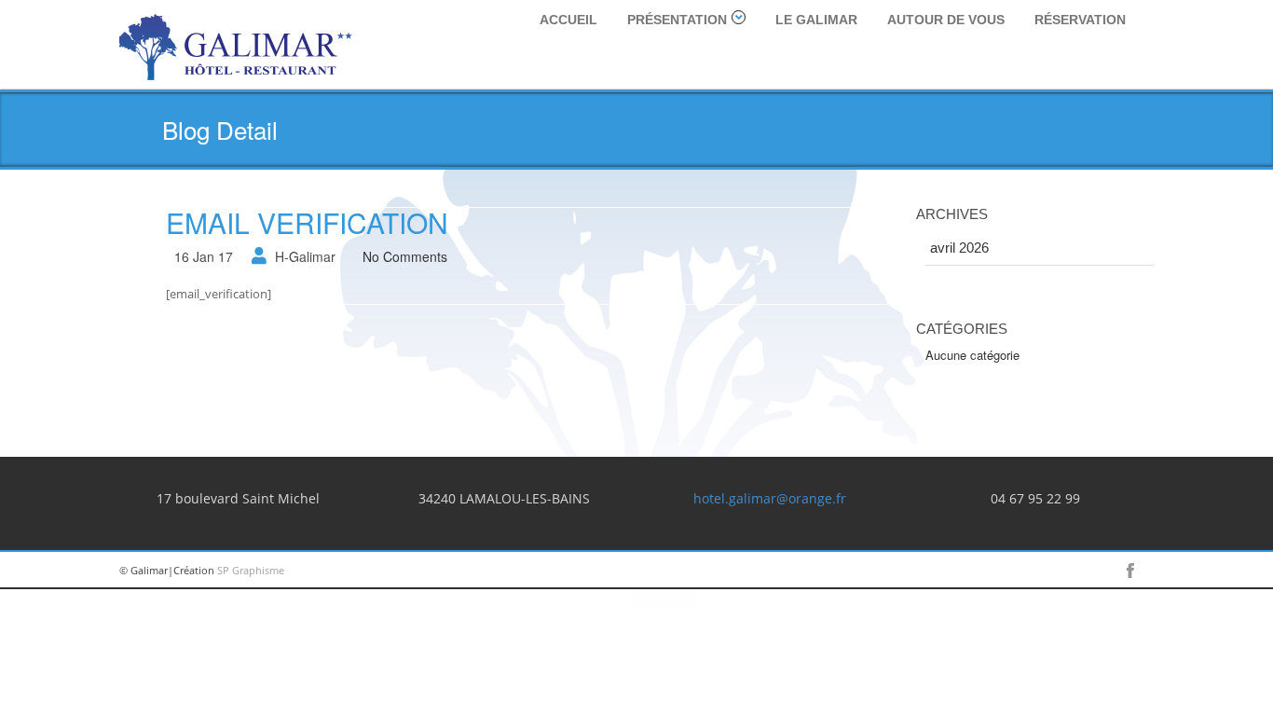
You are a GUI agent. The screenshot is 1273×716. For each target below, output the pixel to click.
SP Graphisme (250, 570)
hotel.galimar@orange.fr (769, 498)
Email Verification (307, 222)
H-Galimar (305, 256)
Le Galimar (816, 19)
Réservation (1080, 19)
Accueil (568, 19)
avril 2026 (959, 247)
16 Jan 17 (203, 256)
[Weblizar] (235, 44)
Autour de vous (946, 19)
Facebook (1130, 570)
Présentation (677, 19)
